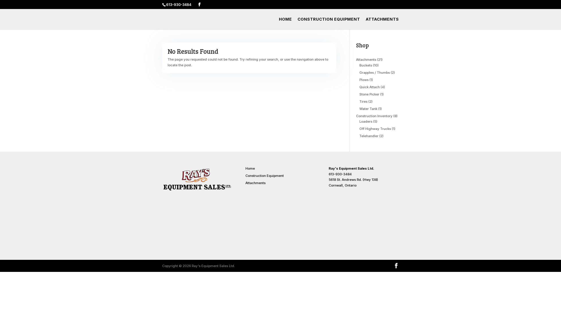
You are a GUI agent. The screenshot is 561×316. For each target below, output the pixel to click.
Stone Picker (369, 94)
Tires (363, 101)
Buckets (365, 65)
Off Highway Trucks (375, 129)
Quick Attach (369, 87)
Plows (364, 80)
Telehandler (368, 136)
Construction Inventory (374, 116)
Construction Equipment (329, 20)
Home (285, 20)
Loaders (365, 121)
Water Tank (368, 109)
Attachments (382, 20)
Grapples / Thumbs (374, 72)
